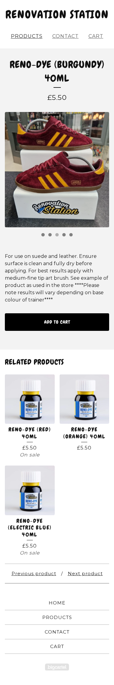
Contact (65, 36)
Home (57, 603)
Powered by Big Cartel (57, 667)
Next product (85, 573)
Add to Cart (57, 322)
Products (27, 36)
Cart (95, 36)
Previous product (34, 573)
